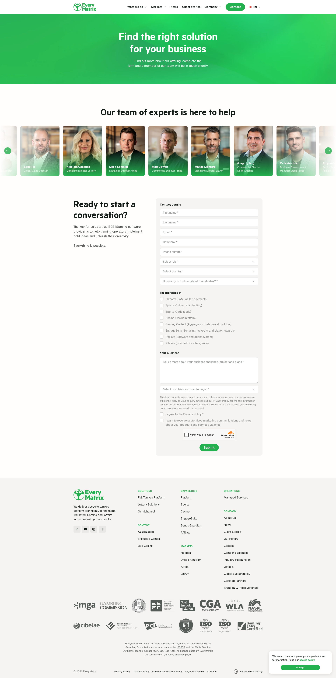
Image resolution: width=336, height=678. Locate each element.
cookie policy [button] (307, 660)
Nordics (186, 553)
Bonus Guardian (191, 525)
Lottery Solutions (149, 504)
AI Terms (211, 671)
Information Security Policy (167, 671)
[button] (7, 150)
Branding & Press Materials (241, 588)
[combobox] (203, 262)
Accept (300, 667)
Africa (184, 567)
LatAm (185, 574)
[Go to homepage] (85, 7)
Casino (185, 511)
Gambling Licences (236, 553)
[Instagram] (93, 529)
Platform (186, 497)
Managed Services (236, 497)
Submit (209, 447)
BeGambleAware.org (251, 671)
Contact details (170, 204)
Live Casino (145, 546)
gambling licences (174, 654)
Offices (228, 567)
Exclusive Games (149, 539)
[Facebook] (102, 529)
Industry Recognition (237, 560)
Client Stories (232, 532)
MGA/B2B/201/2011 (164, 650)
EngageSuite (189, 518)
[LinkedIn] (77, 529)
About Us (230, 518)
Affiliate (185, 532)
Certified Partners (235, 581)
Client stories (191, 7)
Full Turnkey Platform (151, 497)
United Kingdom (191, 560)
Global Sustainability (237, 574)
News (174, 7)
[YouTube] (85, 529)
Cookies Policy (141, 671)
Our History (231, 539)
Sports (185, 504)
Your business (169, 353)
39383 (181, 647)
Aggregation (146, 532)
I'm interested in (170, 293)
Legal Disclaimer (194, 671)
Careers (229, 546)
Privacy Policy (122, 671)
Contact (235, 7)
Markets (156, 7)
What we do (135, 7)
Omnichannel (146, 511)
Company (211, 7)
